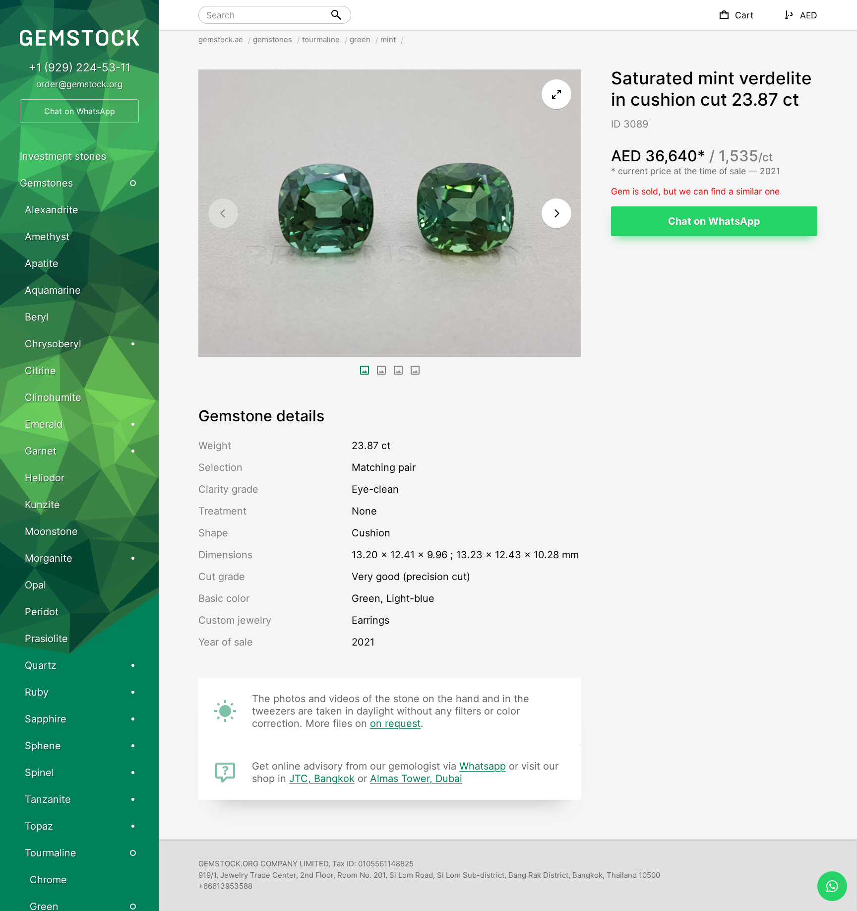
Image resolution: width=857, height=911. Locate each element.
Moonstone (51, 531)
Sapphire (45, 719)
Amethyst (47, 237)
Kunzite (42, 505)
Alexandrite (51, 210)
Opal (35, 585)
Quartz (41, 665)
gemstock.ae (220, 39)
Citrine (40, 371)
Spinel (39, 773)
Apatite (42, 263)
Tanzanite (48, 799)
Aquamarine (53, 290)
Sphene (43, 746)
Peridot (42, 612)
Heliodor (44, 478)
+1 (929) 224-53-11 (79, 67)
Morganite (48, 558)
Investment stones (63, 156)
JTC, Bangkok (322, 778)
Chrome (48, 880)
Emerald (43, 424)
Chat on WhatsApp (714, 221)
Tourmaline (50, 853)
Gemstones (46, 183)
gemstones (272, 39)
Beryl (37, 317)
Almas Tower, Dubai (416, 778)
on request (395, 723)
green (360, 39)
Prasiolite (46, 639)
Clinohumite (53, 397)
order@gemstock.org (79, 84)
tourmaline (321, 39)
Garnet (41, 451)
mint (388, 39)
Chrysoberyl (53, 344)
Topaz (39, 826)
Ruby (37, 692)
